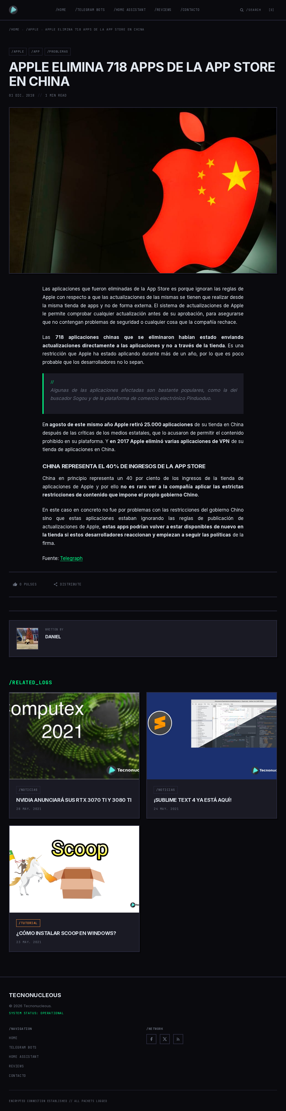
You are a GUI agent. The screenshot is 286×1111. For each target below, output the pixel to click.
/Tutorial (28, 923)
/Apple (32, 29)
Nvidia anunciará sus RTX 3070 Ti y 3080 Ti (74, 800)
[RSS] (178, 1039)
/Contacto (189, 10)
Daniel (53, 636)
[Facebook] (151, 1039)
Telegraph (71, 558)
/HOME (14, 29)
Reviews (16, 1066)
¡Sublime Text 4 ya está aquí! (193, 800)
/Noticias (28, 790)
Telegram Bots (23, 1047)
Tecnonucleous (35, 995)
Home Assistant (24, 1056)
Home (13, 1038)
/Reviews (162, 10)
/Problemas (57, 51)
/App (35, 51)
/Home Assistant (130, 10)
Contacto (17, 1076)
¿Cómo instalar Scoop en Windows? (66, 933)
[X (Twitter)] (165, 1039)
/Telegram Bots (90, 10)
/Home (61, 10)
